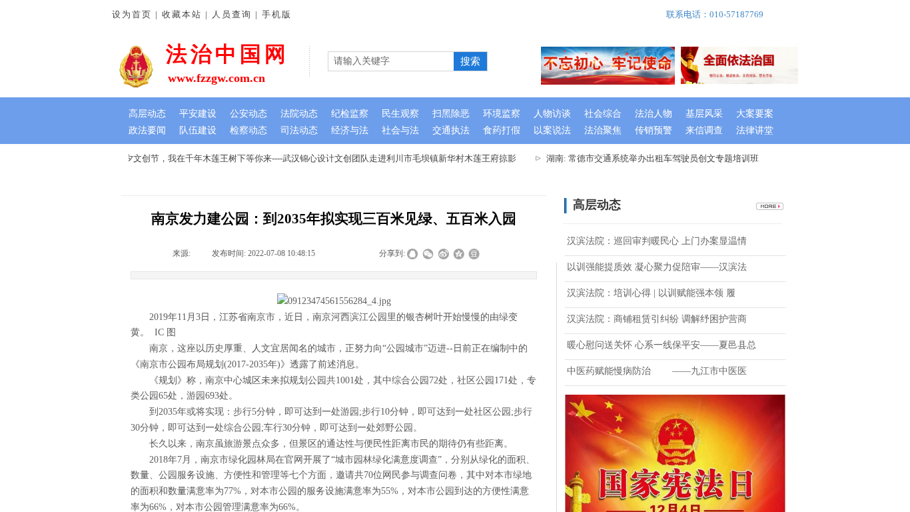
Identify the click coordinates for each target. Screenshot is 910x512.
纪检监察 (349, 114)
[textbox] (391, 61)
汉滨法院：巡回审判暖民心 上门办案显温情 (657, 241)
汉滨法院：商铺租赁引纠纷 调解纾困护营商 (657, 319)
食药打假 (501, 130)
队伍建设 (198, 130)
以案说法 (552, 130)
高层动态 (147, 114)
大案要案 (754, 114)
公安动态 (248, 114)
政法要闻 (147, 130)
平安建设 (198, 114)
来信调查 (704, 130)
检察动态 (248, 130)
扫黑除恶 (451, 114)
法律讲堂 (754, 130)
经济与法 (349, 130)
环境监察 (501, 114)
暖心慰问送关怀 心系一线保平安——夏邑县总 (661, 345)
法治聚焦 (603, 130)
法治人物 (653, 114)
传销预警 (653, 130)
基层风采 (704, 114)
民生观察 (400, 114)
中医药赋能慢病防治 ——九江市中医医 (657, 371)
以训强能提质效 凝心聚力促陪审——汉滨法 (657, 267)
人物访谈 (552, 114)
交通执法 (451, 130)
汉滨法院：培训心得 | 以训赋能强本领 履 (651, 293)
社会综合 (603, 114)
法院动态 (299, 114)
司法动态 (299, 130)
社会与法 (400, 130)
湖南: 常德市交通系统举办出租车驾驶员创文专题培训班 (646, 158)
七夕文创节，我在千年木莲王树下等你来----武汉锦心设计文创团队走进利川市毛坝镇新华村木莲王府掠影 (310, 158)
